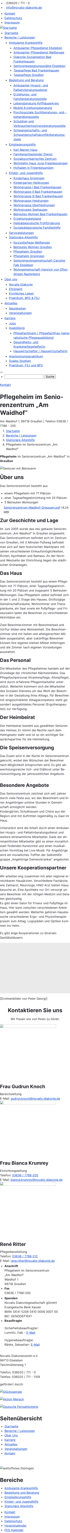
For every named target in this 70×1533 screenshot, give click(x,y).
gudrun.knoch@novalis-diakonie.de (35, 1098)
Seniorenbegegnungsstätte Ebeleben (39, 66)
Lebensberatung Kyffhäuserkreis (36, 103)
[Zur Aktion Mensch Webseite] (12, 1399)
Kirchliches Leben (21, 293)
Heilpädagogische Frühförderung (36, 223)
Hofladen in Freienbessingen (33, 168)
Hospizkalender (15, 1525)
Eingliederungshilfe (22, 144)
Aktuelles (10, 303)
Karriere (9, 318)
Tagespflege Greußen (28, 75)
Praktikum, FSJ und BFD (26, 365)
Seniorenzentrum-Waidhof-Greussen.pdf (32, 507)
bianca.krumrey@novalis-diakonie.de (37, 1180)
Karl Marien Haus (25, 150)
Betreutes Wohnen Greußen (32, 247)
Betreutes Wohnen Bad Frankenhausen (40, 214)
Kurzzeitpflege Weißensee (31, 242)
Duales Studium (20, 361)
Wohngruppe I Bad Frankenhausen (37, 187)
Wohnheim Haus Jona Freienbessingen (40, 163)
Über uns (10, 279)
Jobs (12, 323)
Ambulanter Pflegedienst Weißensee (38, 52)
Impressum (12, 22)
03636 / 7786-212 (25, 1256)
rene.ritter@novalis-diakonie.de (33, 1261)
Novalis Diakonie (21, 284)
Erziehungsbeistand (27, 218)
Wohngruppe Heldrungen (31, 200)
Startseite (11, 33)
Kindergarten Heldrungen (31, 183)
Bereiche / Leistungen (19, 37)
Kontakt (9, 13)
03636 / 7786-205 (25, 1175)
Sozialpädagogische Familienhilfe (36, 227)
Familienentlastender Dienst (32, 154)
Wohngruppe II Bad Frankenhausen (37, 191)
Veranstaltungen (20, 313)
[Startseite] (8, 28)
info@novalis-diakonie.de (24, 7)
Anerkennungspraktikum (26, 356)
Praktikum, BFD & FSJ (24, 298)
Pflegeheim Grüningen (28, 256)
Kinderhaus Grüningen (28, 178)
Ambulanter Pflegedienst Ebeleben (37, 48)
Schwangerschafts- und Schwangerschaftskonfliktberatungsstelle (39, 134)
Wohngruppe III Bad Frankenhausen (38, 196)
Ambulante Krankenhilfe (25, 43)
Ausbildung (17, 328)
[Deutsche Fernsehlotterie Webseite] (19, 1407)
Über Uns (11, 1435)
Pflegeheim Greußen (27, 251)
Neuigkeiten (17, 308)
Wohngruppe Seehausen (30, 209)
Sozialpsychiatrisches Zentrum (35, 159)
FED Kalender (14, 1530)
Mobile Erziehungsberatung (32, 108)
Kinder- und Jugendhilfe (26, 173)
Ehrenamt (15, 289)
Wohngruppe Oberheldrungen (34, 205)
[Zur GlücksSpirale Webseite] (11, 1392)
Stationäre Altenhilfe (23, 237)
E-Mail (30, 1332)
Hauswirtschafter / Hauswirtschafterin (40, 351)
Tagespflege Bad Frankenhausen (36, 70)
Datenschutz (13, 18)
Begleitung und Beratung (26, 80)
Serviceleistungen (21, 233)
